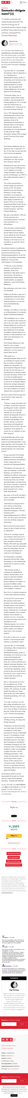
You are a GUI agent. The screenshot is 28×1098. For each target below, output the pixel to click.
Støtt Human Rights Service (8, 1045)
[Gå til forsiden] (8, 1039)
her (23, 791)
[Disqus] (14, 914)
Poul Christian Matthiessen (14, 865)
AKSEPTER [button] (14, 1095)
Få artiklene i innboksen (10, 1020)
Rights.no (14, 807)
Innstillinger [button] (19, 1093)
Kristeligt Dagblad (14, 857)
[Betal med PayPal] (14, 836)
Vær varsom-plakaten (13, 1069)
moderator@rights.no (7, 892)
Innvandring (4, 8)
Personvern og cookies (7, 1048)
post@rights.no (9, 1055)
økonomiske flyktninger (14, 861)
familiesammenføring (14, 853)
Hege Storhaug (13, 41)
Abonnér (22, 1024)
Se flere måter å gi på (13, 843)
